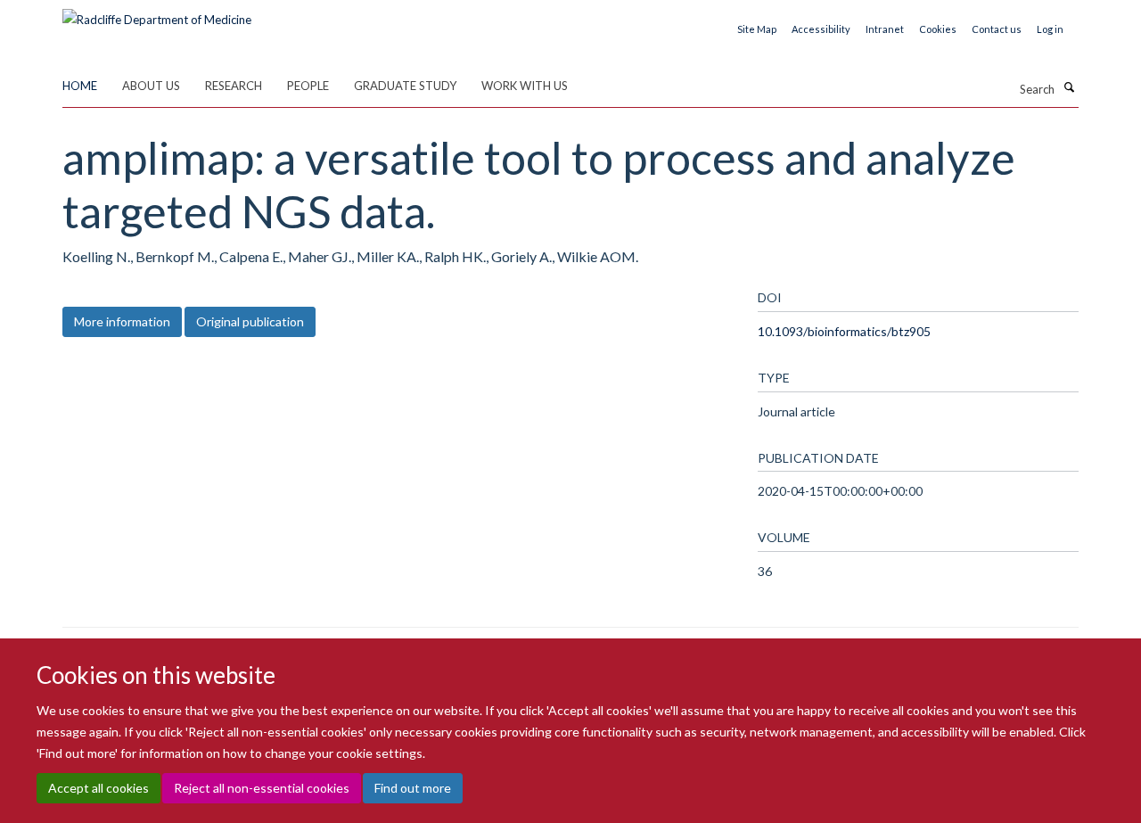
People (308, 85)
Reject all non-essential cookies (261, 787)
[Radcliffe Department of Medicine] (156, 13)
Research (233, 85)
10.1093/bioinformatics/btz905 (844, 331)
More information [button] (122, 321)
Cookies (937, 29)
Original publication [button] (250, 321)
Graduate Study (405, 85)
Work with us (524, 85)
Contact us (997, 29)
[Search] (1069, 87)
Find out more (412, 787)
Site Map (756, 29)
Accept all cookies (98, 787)
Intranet (885, 29)
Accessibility (821, 29)
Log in (1050, 29)
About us (151, 85)
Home (79, 85)
